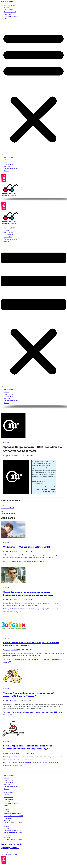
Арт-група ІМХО (9, 5)
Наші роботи (8, 14)
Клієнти (6, 18)
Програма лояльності (11, 16)
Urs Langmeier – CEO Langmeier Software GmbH (26, 547)
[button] (33, 88)
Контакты (7, 820)
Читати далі (23, 561)
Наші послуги (8, 10)
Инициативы (8, 818)
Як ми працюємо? (10, 12)
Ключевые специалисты (12, 814)
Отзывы (6, 442)
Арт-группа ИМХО (11, 456)
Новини (6, 7)
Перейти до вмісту (7, 2)
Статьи (6, 811)
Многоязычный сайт (7, 507)
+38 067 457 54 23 (7, 852)
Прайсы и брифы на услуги (13, 822)
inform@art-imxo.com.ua (9, 854)
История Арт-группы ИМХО (13, 816)
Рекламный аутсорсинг (9, 512)
